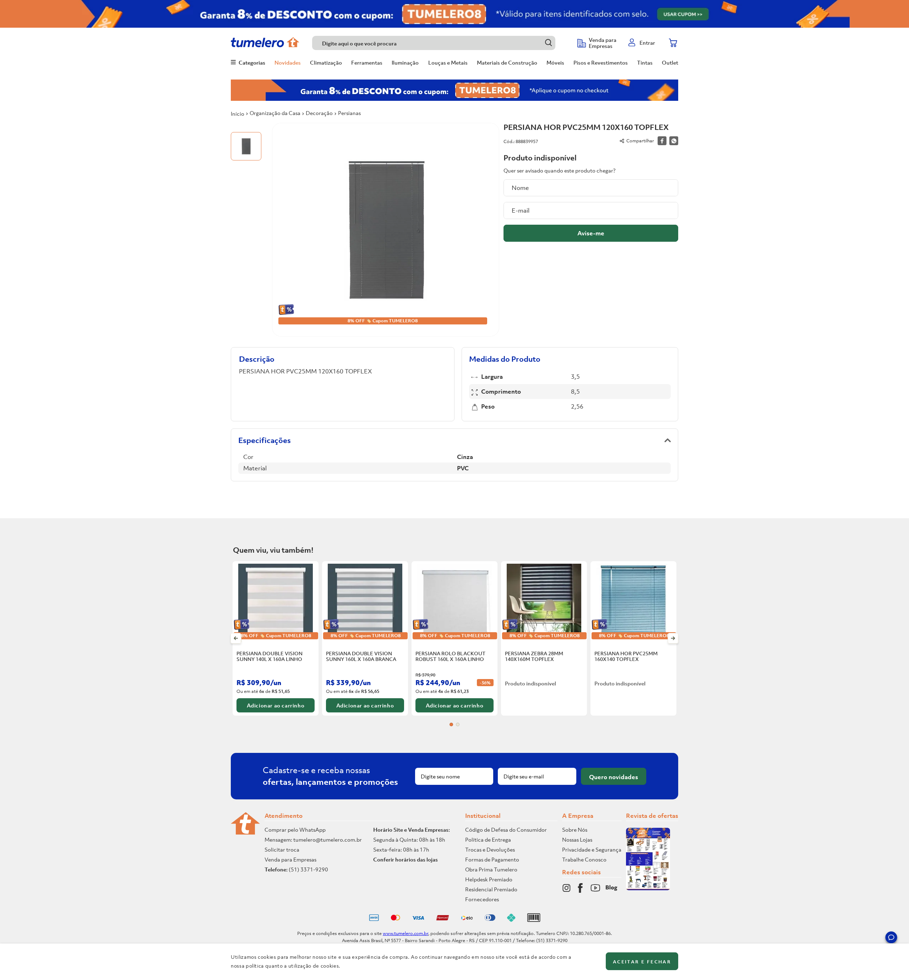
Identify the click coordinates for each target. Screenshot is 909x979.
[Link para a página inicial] (237, 113)
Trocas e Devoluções (490, 849)
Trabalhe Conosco (584, 859)
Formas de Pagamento (492, 859)
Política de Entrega (488, 839)
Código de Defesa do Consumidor (506, 829)
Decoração (319, 112)
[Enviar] (591, 233)
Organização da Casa (275, 112)
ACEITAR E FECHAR (642, 962)
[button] (891, 938)
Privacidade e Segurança (591, 849)
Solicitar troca (282, 849)
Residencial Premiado (491, 889)
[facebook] (662, 140)
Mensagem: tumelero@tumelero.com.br (313, 839)
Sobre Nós (574, 829)
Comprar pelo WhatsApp (295, 829)
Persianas (349, 112)
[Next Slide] (673, 638)
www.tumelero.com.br (405, 933)
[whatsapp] (673, 140)
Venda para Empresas (290, 859)
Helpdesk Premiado (488, 879)
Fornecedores (482, 899)
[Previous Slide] (235, 638)
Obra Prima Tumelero (491, 869)
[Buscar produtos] (548, 42)
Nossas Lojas (577, 839)
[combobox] (441, 43)
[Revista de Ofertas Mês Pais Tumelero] (648, 888)
